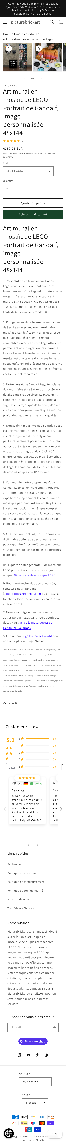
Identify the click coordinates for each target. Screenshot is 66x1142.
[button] (5, 21)
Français (31, 1102)
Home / (8, 34)
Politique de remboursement (25, 881)
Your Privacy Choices (20, 908)
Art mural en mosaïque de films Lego (28, 39)
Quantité (8, 180)
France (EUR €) (31, 1081)
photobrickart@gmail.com (23, 594)
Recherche (14, 864)
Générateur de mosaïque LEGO (35, 575)
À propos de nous (18, 899)
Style (6, 163)
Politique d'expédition (22, 873)
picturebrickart (24, 1136)
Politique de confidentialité (25, 890)
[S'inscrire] (54, 1027)
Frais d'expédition (27, 153)
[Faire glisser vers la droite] (41, 79)
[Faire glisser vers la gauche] (25, 79)
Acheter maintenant (33, 214)
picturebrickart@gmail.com (26, 993)
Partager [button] (13, 702)
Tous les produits (25, 34)
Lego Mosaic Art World (37, 636)
